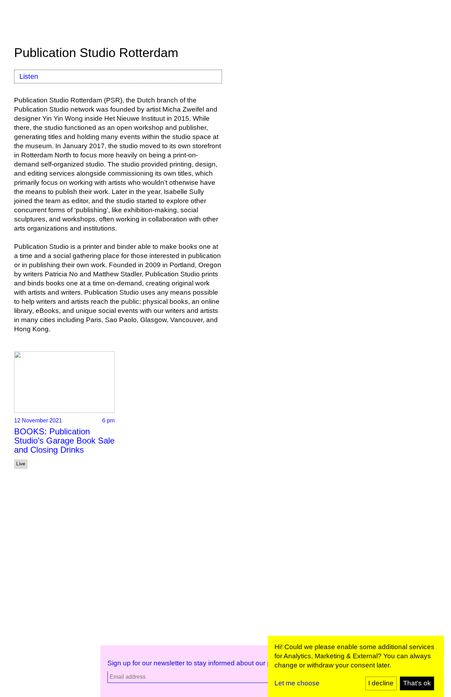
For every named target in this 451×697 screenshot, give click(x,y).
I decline (381, 683)
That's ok (417, 683)
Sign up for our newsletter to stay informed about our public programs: (212, 663)
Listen (28, 76)
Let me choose (297, 683)
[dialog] (356, 666)
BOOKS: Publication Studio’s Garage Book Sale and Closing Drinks (64, 440)
